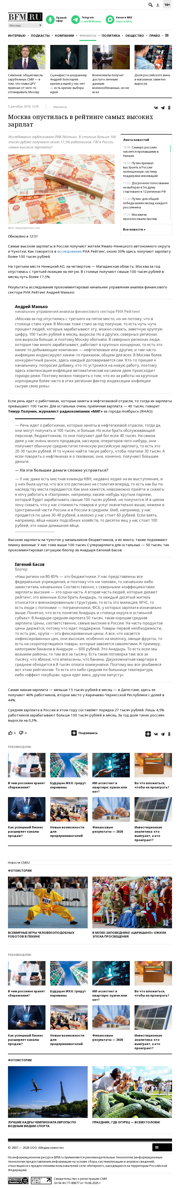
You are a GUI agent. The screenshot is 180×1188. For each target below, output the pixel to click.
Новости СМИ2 (19, 862)
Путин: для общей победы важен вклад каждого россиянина (145, 203)
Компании (64, 35)
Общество (134, 35)
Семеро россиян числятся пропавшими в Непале (141, 151)
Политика (111, 35)
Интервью (17, 35)
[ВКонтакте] (156, 108)
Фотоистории (20, 871)
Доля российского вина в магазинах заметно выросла (152, 79)
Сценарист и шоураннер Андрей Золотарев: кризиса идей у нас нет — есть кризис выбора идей (68, 83)
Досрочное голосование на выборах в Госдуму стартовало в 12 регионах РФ (146, 187)
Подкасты (40, 35)
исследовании (69, 251)
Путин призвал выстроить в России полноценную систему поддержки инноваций (140, 169)
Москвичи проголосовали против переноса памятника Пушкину (145, 218)
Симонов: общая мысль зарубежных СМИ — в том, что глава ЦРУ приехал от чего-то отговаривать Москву (25, 83)
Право (154, 35)
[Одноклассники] (169, 108)
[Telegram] (162, 108)
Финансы (87, 35)
